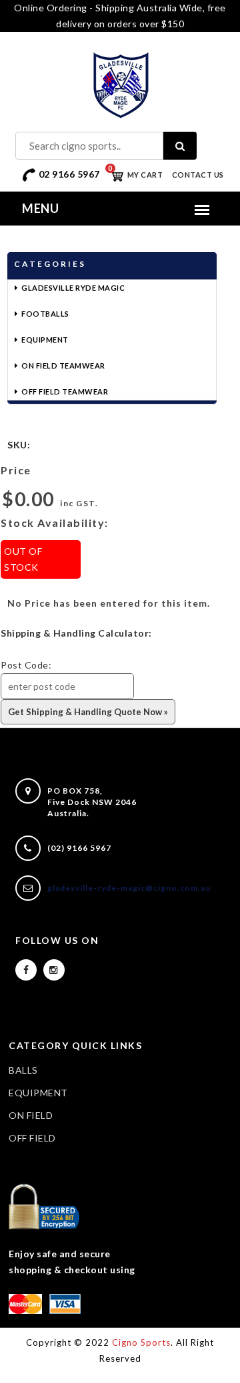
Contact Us (198, 174)
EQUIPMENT (38, 1092)
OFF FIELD (32, 1138)
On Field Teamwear (63, 365)
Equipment (45, 339)
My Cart (135, 174)
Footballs (45, 313)
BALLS (23, 1070)
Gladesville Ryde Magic (73, 287)
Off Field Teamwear (64, 391)
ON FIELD (31, 1115)
